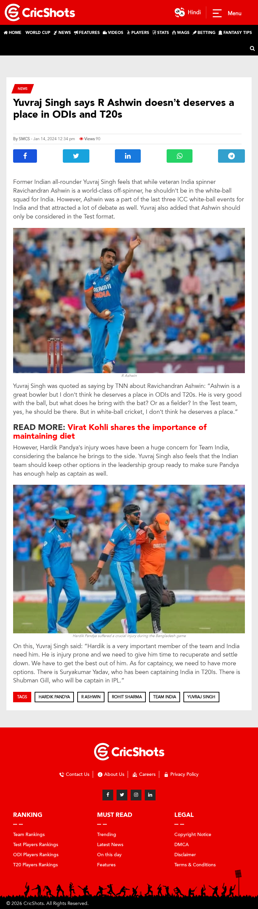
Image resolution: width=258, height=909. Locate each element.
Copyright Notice (192, 834)
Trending (106, 834)
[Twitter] (122, 795)
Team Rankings (29, 834)
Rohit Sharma (127, 697)
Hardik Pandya (54, 697)
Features (106, 865)
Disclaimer (185, 855)
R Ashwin (90, 697)
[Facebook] (107, 795)
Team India (164, 697)
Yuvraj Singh (201, 697)
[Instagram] (136, 795)
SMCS (24, 139)
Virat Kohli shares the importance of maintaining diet (110, 432)
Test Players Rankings (35, 844)
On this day (109, 855)
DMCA (181, 844)
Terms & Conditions (195, 865)
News (23, 88)
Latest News (110, 844)
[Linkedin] (150, 795)
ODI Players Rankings (35, 855)
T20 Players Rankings (35, 865)
